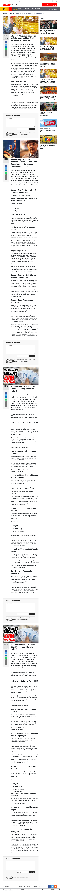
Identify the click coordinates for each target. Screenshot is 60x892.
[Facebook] (6, 42)
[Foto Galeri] (56, 1)
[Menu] (44, 5)
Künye (25, 886)
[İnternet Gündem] (10, 4)
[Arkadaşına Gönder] (6, 51)
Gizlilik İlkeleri (34, 886)
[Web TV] (53, 1)
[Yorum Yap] (6, 55)
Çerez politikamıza (29, 890)
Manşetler (7, 1)
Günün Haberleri (13, 1)
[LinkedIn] (6, 47)
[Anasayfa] (3, 1)
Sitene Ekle (22, 1)
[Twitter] (6, 44)
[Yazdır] (6, 53)
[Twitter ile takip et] (52, 886)
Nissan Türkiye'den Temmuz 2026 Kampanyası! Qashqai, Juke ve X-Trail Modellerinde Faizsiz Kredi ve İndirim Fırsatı (30, 9)
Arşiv (18, 1)
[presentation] (7, 9)
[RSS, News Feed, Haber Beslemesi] (55, 886)
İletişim (28, 886)
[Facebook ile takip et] (49, 886)
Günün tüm (53, 9)
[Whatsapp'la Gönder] (6, 49)
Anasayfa (20, 886)
